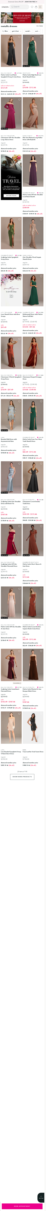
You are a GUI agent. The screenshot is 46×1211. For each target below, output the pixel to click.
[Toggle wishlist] (19, 37)
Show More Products (22, 776)
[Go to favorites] (32, 7)
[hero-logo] (5, 7)
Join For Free (29, 2)
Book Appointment (22, 1206)
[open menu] (40, 7)
